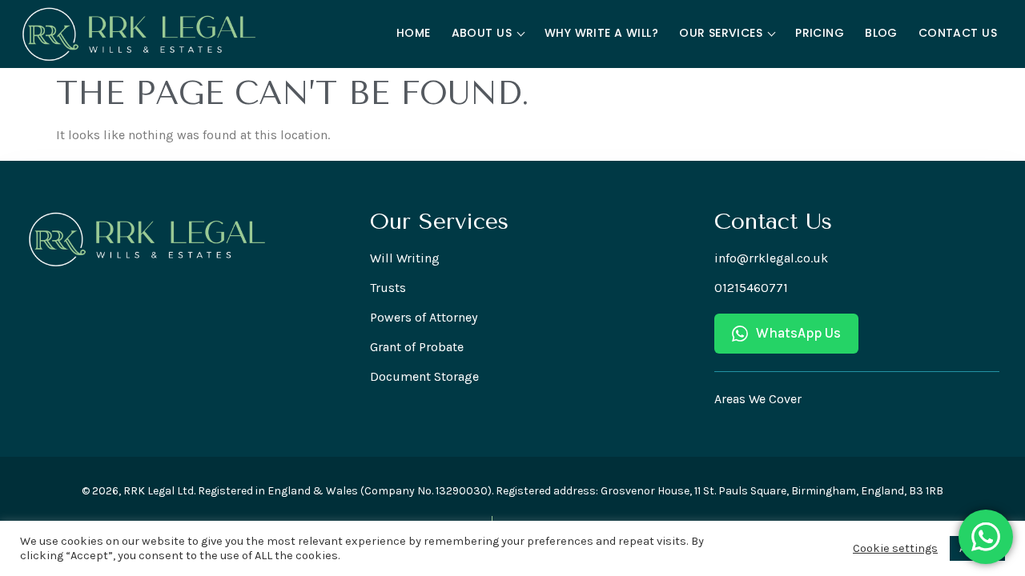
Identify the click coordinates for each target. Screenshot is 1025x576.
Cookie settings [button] (895, 548)
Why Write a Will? (601, 33)
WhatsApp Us (798, 333)
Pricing (819, 33)
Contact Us (957, 33)
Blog (881, 33)
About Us (482, 33)
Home (413, 33)
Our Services (720, 33)
